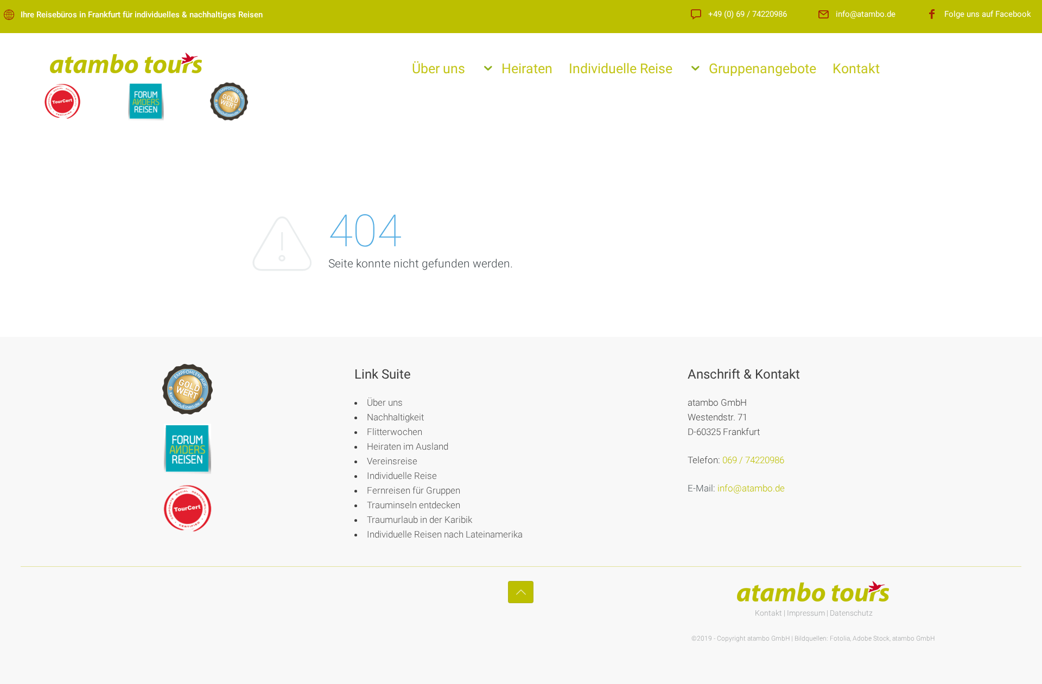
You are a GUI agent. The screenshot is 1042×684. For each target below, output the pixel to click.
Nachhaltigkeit (395, 417)
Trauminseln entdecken (413, 505)
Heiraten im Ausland (407, 446)
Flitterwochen (394, 431)
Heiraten (526, 68)
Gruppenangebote (762, 68)
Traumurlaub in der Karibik (419, 519)
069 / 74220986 (753, 460)
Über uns (438, 68)
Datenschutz (851, 613)
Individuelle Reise (620, 68)
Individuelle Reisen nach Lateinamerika (445, 534)
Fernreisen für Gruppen (413, 490)
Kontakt (856, 68)
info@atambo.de (865, 14)
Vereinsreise (392, 461)
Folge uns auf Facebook (987, 14)
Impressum (806, 613)
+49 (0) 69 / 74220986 (747, 14)
